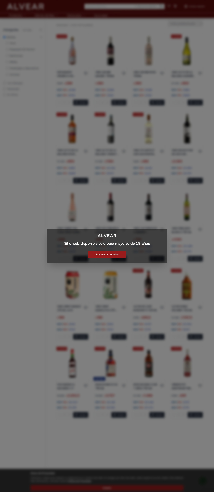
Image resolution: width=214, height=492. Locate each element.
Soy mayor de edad (107, 254)
